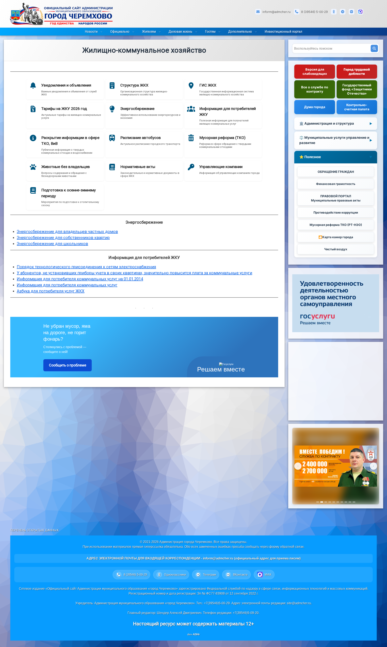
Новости (91, 31)
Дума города (314, 107)
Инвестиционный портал (283, 31)
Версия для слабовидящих (315, 71)
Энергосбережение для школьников (52, 243)
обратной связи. (292, 546)
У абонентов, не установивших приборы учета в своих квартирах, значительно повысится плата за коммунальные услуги (134, 272)
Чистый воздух (335, 249)
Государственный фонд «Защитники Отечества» (357, 89)
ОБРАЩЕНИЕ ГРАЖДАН (336, 172)
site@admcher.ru (299, 603)
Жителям (149, 31)
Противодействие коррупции (335, 212)
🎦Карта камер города (335, 237)
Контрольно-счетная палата (356, 107)
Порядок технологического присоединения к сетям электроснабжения (86, 266)
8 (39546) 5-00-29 (314, 12)
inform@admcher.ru (276, 12)
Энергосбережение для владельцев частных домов (67, 231)
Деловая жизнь (180, 31)
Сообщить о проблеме (67, 365)
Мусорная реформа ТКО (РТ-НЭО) (336, 225)
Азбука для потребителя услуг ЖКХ (50, 291)
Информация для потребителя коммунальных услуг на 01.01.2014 (80, 279)
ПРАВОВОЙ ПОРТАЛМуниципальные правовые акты (335, 198)
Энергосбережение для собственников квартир (63, 237)
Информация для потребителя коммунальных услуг (67, 285)
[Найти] (374, 48)
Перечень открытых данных (34, 530)
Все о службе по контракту (314, 89)
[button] (65, 89)
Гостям (210, 31)
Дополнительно (240, 31)
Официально (119, 31)
